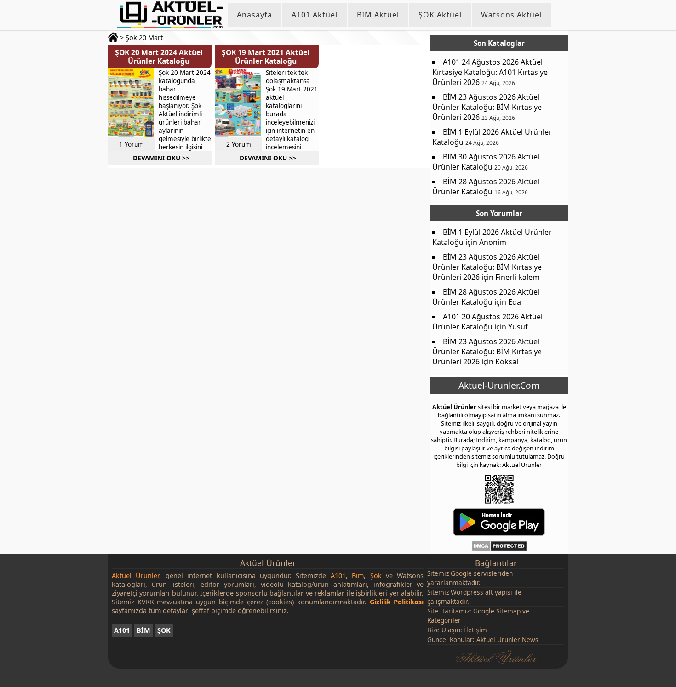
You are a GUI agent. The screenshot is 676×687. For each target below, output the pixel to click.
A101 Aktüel (315, 15)
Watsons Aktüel (511, 15)
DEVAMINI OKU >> (161, 157)
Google (461, 573)
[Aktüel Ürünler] (170, 14)
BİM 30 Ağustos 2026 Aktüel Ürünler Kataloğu (485, 162)
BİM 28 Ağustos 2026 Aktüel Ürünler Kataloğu (485, 186)
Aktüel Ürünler (454, 407)
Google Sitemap (497, 611)
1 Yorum (131, 144)
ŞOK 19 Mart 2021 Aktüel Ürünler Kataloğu (265, 56)
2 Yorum (238, 144)
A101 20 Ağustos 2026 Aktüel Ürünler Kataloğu (487, 322)
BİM (143, 630)
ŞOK (164, 630)
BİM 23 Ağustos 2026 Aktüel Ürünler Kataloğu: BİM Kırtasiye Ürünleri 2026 (487, 107)
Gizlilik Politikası (397, 601)
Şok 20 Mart (144, 37)
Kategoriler (444, 620)
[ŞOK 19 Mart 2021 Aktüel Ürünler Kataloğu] (238, 102)
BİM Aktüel (378, 15)
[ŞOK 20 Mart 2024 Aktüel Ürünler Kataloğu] (131, 102)
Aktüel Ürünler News (507, 639)
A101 (122, 630)
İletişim (475, 629)
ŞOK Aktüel (440, 15)
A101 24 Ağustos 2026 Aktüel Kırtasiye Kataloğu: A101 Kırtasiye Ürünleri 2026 (490, 72)
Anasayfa (254, 15)
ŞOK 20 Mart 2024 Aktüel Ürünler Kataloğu (159, 56)
